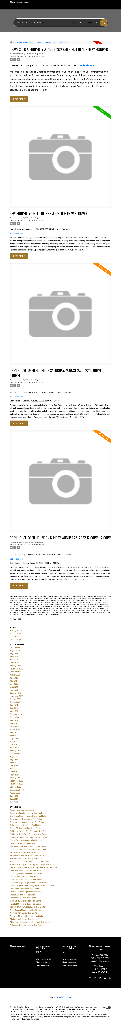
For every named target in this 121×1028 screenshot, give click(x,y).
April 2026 (14, 660)
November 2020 (16, 784)
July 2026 (14, 654)
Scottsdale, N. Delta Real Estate (43, 610)
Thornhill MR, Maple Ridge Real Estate (86, 610)
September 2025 (17, 672)
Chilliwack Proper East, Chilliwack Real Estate (50, 600)
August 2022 (15, 729)
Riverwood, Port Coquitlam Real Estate (26, 892)
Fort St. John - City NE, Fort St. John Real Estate (40, 604)
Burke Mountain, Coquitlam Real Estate (45, 598)
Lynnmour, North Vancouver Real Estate (30, 56)
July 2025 (14, 678)
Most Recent (15, 648)
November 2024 (16, 696)
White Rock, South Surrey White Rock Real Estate (24, 614)
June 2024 (14, 708)
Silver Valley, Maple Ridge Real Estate (64, 610)
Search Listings (42, 965)
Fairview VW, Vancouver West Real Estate (89, 602)
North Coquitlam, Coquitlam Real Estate (98, 606)
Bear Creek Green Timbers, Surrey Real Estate (73, 596)
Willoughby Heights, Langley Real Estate (50, 614)
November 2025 (16, 669)
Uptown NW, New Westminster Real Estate (27, 907)
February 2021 (16, 775)
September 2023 (17, 717)
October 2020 (15, 787)
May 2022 (14, 738)
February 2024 (16, 714)
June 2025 (14, 681)
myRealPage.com (65, 997)
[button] (90, 978)
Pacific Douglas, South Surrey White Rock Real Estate (54, 608)
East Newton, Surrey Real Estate (67, 602)
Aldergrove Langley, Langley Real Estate (47, 596)
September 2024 (17, 702)
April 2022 (14, 741)
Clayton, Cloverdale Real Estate (96, 600)
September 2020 (17, 790)
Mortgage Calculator (44, 962)
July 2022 (14, 732)
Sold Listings (15, 640)
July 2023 (14, 720)
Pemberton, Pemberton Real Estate (80, 608)
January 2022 (15, 750)
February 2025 (16, 690)
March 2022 (14, 744)
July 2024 (14, 705)
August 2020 (15, 793)
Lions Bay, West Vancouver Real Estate (31, 606)
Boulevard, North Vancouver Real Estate (99, 596)
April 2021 (14, 769)
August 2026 (15, 650)
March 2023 (14, 723)
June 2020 (14, 799)
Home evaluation (69, 962)
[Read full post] (60, 44)
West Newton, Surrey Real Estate (57, 612)
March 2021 (14, 772)
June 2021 (14, 763)
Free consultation (69, 965)
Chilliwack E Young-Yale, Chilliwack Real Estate (94, 598)
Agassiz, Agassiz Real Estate (26, 596)
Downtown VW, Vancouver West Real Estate (44, 602)
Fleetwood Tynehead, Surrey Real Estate (26, 858)
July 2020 (14, 796)
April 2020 (14, 802)
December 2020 (16, 781)
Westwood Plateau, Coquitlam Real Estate (79, 612)
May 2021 (14, 766)
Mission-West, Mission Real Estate (77, 606)
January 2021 (15, 778)
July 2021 (14, 760)
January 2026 (15, 666)
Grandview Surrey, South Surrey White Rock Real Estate (70, 604)
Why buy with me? (43, 959)
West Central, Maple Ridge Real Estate (36, 612)
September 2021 (17, 754)
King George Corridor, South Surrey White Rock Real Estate (34, 867)
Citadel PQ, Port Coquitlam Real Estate (75, 600)
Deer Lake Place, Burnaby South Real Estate (28, 846)
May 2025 (14, 684)
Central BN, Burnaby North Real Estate (68, 598)
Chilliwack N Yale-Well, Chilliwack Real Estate (23, 600)
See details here (86, 65)
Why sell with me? (69, 959)
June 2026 (14, 657)
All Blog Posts (16, 630)
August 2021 (15, 756)
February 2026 (16, 663)
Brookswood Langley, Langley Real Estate (21, 598)
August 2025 (15, 675)
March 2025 (14, 687)
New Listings (15, 633)
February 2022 (16, 747)
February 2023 (16, 726)
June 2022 (14, 735)
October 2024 (15, 699)
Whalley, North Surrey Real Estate (101, 612)
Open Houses (15, 637)
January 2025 (15, 693)
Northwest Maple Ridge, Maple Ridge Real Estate (24, 608)
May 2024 (14, 711)
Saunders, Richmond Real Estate (23, 610)
